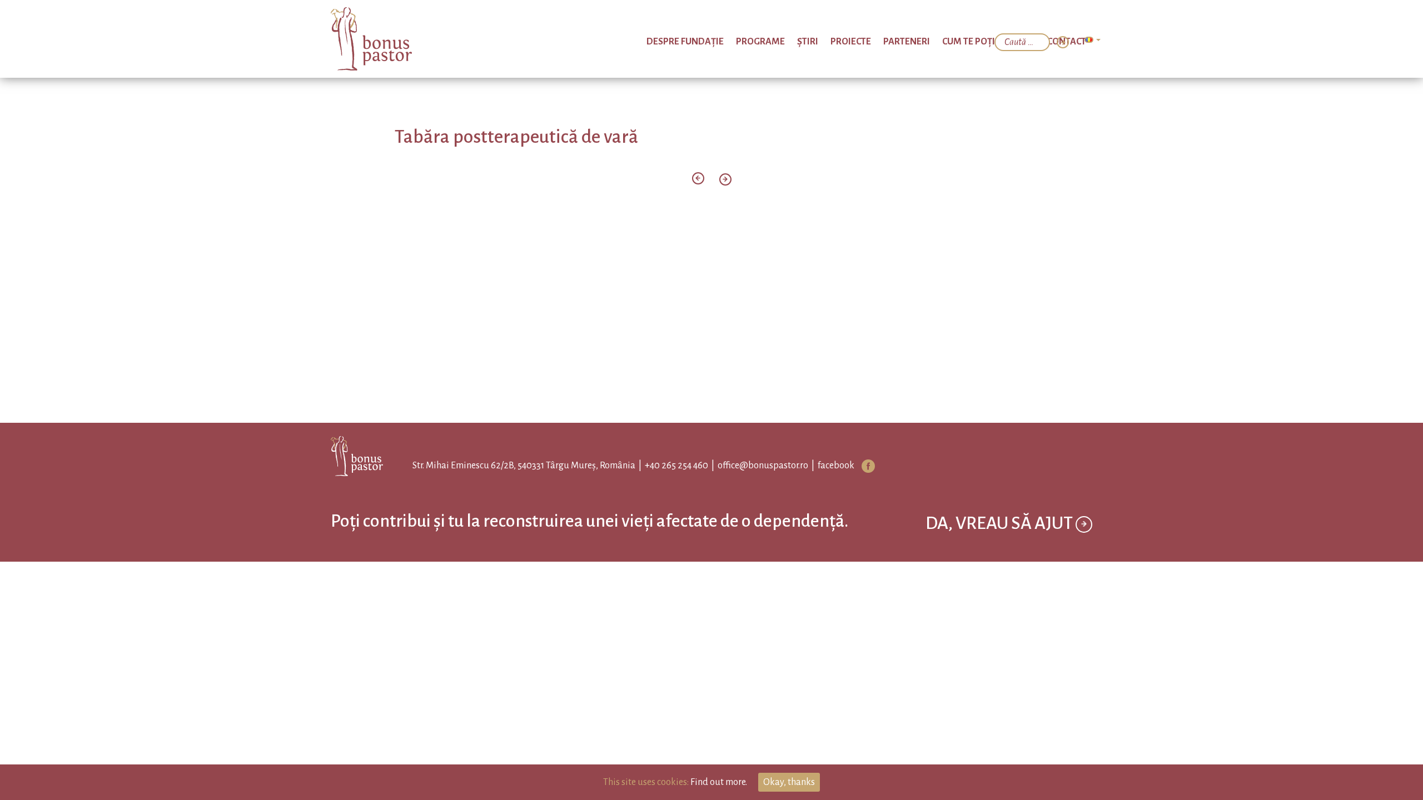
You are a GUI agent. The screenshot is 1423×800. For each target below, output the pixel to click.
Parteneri (940, 41)
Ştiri (862, 41)
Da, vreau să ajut (1001, 551)
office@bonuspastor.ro (753, 466)
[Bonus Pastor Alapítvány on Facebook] (858, 466)
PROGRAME (825, 41)
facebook (826, 466)
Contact (1071, 41)
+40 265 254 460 (666, 466)
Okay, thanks (789, 782)
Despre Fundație (763, 41)
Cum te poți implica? (1007, 41)
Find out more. (718, 782)
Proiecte (895, 41)
